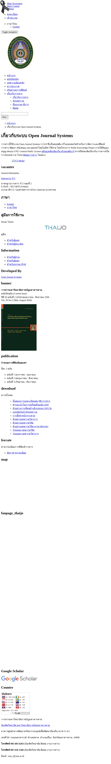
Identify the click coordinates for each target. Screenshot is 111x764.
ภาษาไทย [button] (12, 24)
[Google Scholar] (19, 681)
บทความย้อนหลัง (15, 83)
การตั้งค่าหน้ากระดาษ (24, 415)
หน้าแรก (11, 75)
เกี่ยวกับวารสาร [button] (15, 93)
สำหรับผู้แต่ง (13, 240)
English (16, 27)
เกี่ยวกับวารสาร (20, 97)
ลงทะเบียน (12, 14)
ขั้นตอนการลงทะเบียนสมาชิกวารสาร (31, 401)
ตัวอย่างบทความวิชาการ (25, 419)
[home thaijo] (55, 229)
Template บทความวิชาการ (26, 433)
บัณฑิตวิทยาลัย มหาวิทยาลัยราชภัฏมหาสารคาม (25, 725)
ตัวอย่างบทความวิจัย (23, 423)
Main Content (13, 6)
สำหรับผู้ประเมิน (15, 244)
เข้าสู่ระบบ (12, 18)
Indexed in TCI (8, 178)
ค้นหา (4, 117)
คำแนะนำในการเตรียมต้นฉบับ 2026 (31, 404)
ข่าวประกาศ (13, 86)
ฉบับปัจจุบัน (12, 79)
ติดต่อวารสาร (30, 155)
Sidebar (10, 9)
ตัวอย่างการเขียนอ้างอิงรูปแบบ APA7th (32, 408)
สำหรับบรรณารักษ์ (16, 264)
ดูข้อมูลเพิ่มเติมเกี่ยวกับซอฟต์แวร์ (57, 151)
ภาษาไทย (12, 207)
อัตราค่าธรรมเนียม (16, 453)
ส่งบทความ (18, 101)
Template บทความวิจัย (23, 430)
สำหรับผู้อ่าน (13, 257)
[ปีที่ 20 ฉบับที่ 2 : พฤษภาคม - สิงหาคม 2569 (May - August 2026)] (19, 350)
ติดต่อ (15, 108)
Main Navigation (14, 3)
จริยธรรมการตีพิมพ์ (17, 90)
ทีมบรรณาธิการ (21, 104)
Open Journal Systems (11, 277)
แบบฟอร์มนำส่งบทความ (25, 412)
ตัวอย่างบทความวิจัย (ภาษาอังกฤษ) (30, 426)
